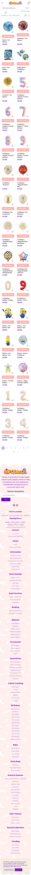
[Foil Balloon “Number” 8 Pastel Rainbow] (8, 141)
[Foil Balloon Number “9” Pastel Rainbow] (23, 141)
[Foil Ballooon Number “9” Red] (23, 285)
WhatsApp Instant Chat (15, 613)
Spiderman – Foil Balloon (22, 39)
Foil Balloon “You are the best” (7, 213)
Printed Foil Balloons (15, 631)
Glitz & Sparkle (15, 831)
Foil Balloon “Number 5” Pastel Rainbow (22, 96)
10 (24, 448)
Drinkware (15, 700)
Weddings (15, 809)
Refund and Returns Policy (15, 561)
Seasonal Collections (15, 836)
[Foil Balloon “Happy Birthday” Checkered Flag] (8, 256)
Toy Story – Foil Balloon (7, 96)
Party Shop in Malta (15, 564)
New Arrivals (15, 845)
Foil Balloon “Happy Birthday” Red (22, 184)
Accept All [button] (18, 869)
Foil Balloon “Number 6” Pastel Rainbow (7, 126)
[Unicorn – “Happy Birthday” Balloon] (23, 368)
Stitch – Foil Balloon (6, 41)
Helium (15, 654)
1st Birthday (15, 711)
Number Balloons (15, 629)
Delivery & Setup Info (15, 597)
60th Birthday (15, 731)
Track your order (15, 569)
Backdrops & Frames (15, 580)
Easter (15, 806)
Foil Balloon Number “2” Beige (22, 409)
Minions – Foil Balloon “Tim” (6, 354)
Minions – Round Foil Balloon (22, 354)
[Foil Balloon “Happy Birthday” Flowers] (8, 227)
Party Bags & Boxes (15, 767)
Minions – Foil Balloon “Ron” (21, 326)
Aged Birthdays (15, 709)
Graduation (15, 787)
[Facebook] (14, 505)
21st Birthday (15, 720)
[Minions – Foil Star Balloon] (8, 368)
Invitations (15, 765)
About (15, 544)
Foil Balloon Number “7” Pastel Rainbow (22, 126)
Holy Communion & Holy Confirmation (15, 779)
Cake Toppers (15, 687)
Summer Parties (15, 792)
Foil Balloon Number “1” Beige (7, 409)
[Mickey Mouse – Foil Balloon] (23, 55)
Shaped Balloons (15, 637)
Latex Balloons (15, 623)
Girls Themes (15, 817)
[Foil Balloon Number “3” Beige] (8, 423)
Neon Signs (15, 583)
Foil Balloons (15, 626)
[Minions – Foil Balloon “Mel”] (8, 313)
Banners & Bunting (15, 665)
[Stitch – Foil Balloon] (8, 26)
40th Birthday (15, 725)
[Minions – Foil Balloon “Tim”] (8, 340)
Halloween (15, 801)
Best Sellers (15, 847)
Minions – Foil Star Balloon (8, 381)
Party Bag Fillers (15, 770)
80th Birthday (15, 736)
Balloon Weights (15, 648)
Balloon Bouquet (15, 634)
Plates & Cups (15, 698)
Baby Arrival (15, 754)
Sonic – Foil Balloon (5, 68)
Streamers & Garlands (15, 676)
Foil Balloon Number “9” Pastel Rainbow (22, 155)
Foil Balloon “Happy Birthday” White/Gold (22, 241)
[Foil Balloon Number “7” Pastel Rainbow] (23, 111)
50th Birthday (15, 728)
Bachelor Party (15, 784)
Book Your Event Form (15, 610)
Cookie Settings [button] (8, 869)
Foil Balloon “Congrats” (6, 184)
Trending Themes (15, 853)
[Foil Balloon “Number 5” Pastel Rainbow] (23, 82)
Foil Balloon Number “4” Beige (22, 436)
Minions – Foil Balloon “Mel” (6, 326)
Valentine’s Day (15, 803)
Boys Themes (15, 820)
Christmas (15, 795)
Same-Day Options (15, 599)
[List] (25, 15)
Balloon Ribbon (15, 645)
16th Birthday (15, 714)
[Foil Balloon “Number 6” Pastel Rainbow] (8, 111)
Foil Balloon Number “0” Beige (7, 299)
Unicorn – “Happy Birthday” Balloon (22, 381)
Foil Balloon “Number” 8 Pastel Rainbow (7, 155)
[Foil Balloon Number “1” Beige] (8, 395)
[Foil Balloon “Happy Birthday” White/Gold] (23, 227)
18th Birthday (15, 717)
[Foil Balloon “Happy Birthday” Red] (23, 170)
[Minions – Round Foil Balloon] (23, 340)
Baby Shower (15, 751)
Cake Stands (15, 586)
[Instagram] (17, 505)
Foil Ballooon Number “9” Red (22, 299)
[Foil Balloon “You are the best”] (8, 199)
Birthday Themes (15, 739)
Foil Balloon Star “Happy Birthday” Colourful (22, 270)
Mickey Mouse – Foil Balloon (21, 68)
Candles (15, 689)
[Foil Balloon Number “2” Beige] (23, 395)
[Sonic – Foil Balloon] (8, 55)
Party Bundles (15, 850)
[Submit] (5, 499)
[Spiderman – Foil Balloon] (23, 26)
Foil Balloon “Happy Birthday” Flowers (7, 241)
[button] (25, 11)
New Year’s (15, 798)
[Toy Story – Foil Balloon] (8, 82)
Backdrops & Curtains (16, 667)
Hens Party (15, 781)
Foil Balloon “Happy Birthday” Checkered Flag (7, 270)
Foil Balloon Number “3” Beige (7, 436)
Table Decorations (16, 670)
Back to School (15, 790)
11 (28, 448)
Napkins (15, 695)
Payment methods (15, 555)
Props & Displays (15, 588)
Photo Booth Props (15, 673)
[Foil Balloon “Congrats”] (8, 170)
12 (14, 452)
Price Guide (15, 602)
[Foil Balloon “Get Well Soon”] (23, 199)
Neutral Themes (15, 823)
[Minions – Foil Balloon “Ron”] (23, 313)
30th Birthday (15, 722)
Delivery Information (15, 558)
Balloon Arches (15, 577)
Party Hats (15, 678)
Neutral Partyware (15, 834)
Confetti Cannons (15, 662)
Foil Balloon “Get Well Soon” (22, 213)
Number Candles (15, 692)
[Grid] (29, 15)
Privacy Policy (15, 566)
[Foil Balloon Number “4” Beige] (23, 423)
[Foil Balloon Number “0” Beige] (8, 285)
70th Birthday (15, 734)
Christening (15, 756)
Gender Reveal (15, 748)
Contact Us (15, 534)
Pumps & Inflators (15, 651)
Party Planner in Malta (15, 547)
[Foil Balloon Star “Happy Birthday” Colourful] (23, 256)
